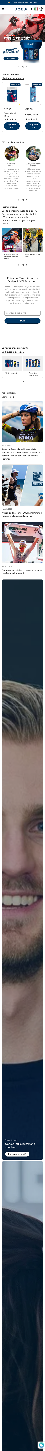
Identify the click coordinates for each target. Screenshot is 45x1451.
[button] (40, 9)
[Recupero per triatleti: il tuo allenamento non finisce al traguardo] (22, 542)
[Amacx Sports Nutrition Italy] (21, 9)
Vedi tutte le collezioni (13, 351)
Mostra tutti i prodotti (13, 78)
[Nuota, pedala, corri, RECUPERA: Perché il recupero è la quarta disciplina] (22, 485)
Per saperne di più (17, 1154)
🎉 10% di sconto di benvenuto (22, 2)
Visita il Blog (8, 396)
